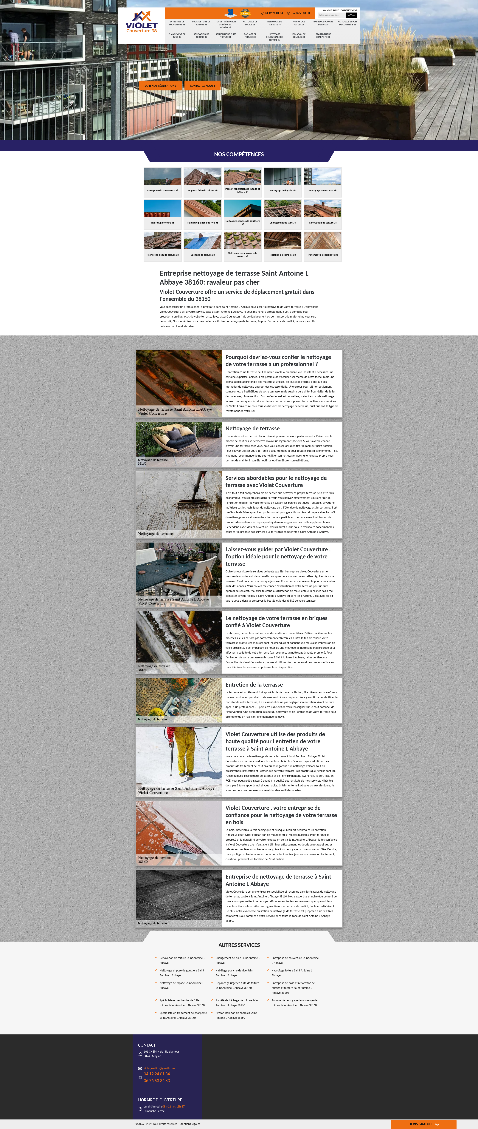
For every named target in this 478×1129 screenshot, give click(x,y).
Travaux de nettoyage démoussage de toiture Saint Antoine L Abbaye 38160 (294, 1003)
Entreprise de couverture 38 (177, 23)
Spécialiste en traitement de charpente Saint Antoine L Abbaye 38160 (183, 1015)
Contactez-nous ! (202, 85)
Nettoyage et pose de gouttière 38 (347, 23)
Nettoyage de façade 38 (250, 23)
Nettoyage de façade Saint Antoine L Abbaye (182, 986)
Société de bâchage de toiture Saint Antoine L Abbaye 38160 (237, 1003)
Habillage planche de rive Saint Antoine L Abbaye (234, 973)
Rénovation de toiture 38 (201, 35)
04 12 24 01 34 (274, 13)
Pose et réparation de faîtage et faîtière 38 (226, 25)
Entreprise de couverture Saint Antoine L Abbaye (295, 961)
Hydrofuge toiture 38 (299, 23)
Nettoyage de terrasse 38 (274, 23)
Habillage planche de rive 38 (323, 23)
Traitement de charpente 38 (323, 35)
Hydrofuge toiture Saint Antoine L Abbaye (292, 973)
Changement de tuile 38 (177, 35)
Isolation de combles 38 (298, 35)
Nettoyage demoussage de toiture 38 (274, 37)
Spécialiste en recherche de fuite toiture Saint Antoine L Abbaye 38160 (182, 1003)
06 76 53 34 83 (300, 13)
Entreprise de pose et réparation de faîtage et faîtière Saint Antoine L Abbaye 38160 (293, 988)
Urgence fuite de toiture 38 (201, 23)
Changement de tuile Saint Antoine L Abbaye (238, 961)
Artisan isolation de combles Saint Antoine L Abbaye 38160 (236, 1015)
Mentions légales (189, 1124)
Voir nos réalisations (160, 85)
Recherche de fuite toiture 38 (226, 35)
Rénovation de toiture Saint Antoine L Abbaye (182, 961)
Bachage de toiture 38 (250, 35)
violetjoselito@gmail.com (159, 1068)
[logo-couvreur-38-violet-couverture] (141, 21)
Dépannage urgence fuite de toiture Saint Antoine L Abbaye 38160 (237, 986)
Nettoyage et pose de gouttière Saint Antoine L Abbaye (182, 973)
